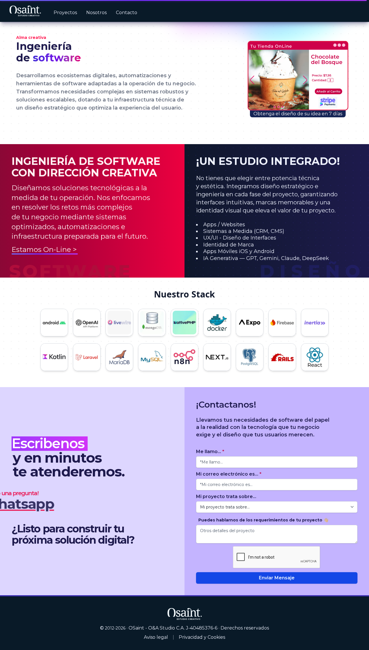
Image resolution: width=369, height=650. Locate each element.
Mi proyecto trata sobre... (226, 496)
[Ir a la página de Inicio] (25, 11)
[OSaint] (184, 613)
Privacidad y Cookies (202, 637)
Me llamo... (210, 451)
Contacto (126, 12)
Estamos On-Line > (44, 249)
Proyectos (65, 12)
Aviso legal (156, 637)
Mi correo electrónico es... (228, 474)
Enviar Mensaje (277, 578)
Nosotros (96, 12)
